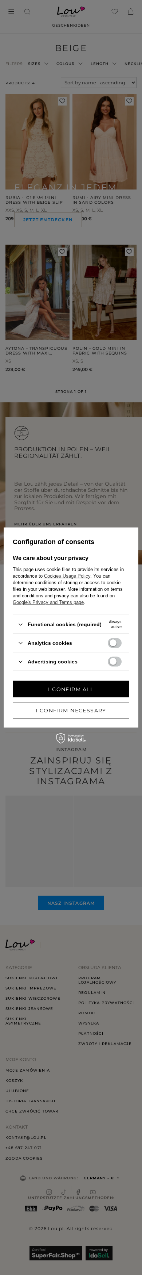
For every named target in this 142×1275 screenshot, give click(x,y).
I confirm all (71, 689)
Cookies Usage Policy (67, 576)
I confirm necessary (71, 710)
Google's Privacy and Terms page (48, 602)
